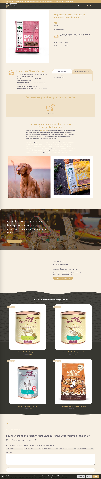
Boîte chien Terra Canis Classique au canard (73, 352)
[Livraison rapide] (56, 34)
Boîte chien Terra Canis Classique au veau (28, 352)
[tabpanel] (72, 77)
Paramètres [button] (81, 476)
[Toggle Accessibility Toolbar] (2, 476)
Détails (28, 327)
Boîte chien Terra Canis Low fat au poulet (27, 406)
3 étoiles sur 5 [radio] (46, 449)
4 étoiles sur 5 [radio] (64, 449)
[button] (78, 6)
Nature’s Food (44, 130)
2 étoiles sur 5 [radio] (29, 449)
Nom (8, 467)
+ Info (75, 37)
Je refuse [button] (89, 476)
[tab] (62, 71)
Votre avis (9, 452)
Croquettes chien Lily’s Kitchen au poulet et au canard (73, 406)
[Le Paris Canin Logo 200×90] (11, 3)
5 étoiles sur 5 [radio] (82, 449)
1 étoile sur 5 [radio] (10, 449)
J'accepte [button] (95, 476)
